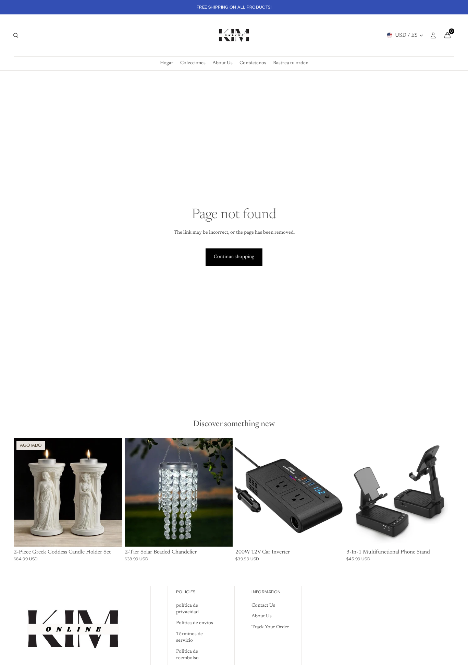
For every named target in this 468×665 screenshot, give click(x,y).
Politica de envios (194, 623)
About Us (261, 616)
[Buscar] (15, 35)
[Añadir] (333, 536)
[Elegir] (222, 536)
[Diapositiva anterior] (24, 492)
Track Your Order (270, 627)
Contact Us (263, 605)
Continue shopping (234, 257)
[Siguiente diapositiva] (111, 492)
